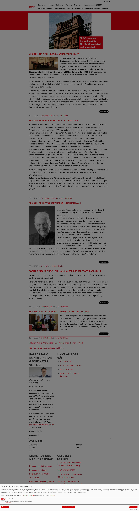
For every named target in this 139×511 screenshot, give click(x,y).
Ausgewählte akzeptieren (69, 506)
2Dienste (8, 502)
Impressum (52, 495)
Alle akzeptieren (133, 506)
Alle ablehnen (4, 506)
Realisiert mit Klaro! (133, 509)
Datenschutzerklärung (28, 495)
